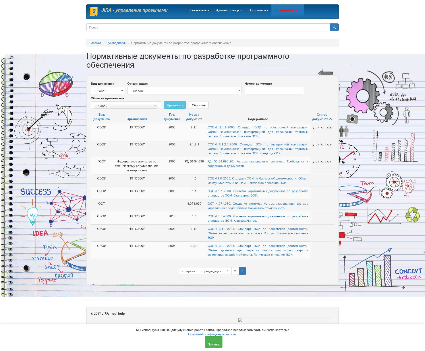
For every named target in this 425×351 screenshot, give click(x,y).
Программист (258, 10)
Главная (96, 42)
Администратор (228, 10)
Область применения (107, 98)
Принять (214, 344)
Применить (175, 105)
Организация (137, 83)
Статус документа (320, 116)
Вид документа (102, 83)
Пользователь (196, 10)
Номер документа (258, 83)
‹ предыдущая (211, 271)
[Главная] (95, 11)
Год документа (172, 116)
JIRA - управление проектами (134, 10)
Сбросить (199, 105)
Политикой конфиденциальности (212, 334)
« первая (188, 271)
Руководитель (286, 10)
